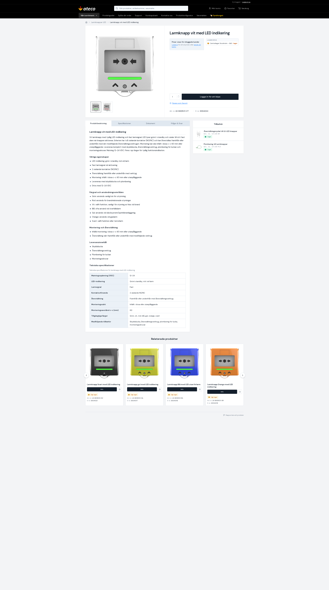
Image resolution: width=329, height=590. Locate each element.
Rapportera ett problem (235, 415)
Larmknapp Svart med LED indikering (103, 384)
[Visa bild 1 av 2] (95, 107)
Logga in (175, 45)
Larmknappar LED (98, 22)
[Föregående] (86, 375)
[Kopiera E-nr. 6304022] (210, 111)
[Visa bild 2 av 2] (107, 107)
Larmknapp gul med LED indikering (142, 384)
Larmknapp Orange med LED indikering (220, 385)
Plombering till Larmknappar (215, 144)
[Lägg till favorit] (120, 389)
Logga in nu (246, 2)
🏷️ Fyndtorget (216, 15)
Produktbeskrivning (98, 123)
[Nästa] (242, 375)
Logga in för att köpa (210, 96)
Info (101, 389)
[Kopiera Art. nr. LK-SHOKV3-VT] (190, 111)
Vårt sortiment (87, 15)
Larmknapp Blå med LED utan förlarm (183, 384)
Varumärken (202, 15)
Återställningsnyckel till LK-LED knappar (220, 131)
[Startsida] (86, 22)
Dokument (150, 123)
